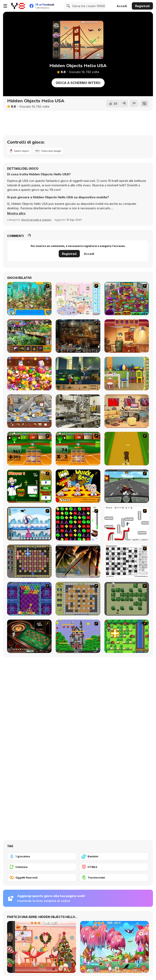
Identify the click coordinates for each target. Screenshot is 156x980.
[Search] (67, 6)
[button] (16, 213)
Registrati (142, 6)
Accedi (122, 6)
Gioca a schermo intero (78, 83)
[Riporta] (134, 103)
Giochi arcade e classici (36, 219)
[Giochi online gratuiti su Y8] (18, 6)
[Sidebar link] (5, 6)
